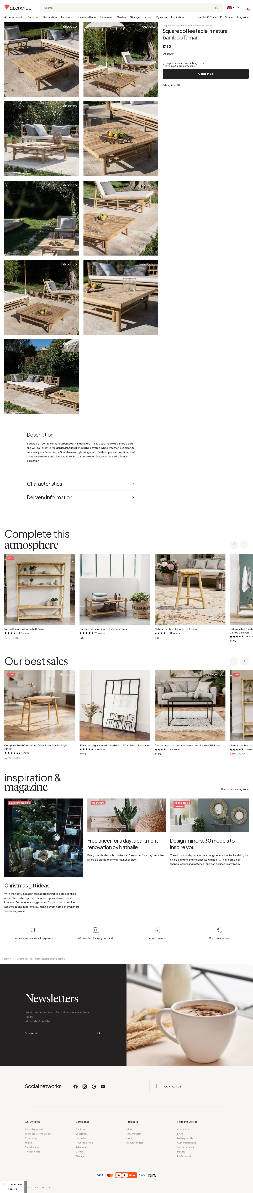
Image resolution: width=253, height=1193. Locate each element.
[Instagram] (84, 1088)
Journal (29, 1142)
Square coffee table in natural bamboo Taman (188, 25)
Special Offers (206, 17)
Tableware (106, 17)
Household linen (86, 17)
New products (133, 1133)
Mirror (129, 1129)
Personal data (42, 1187)
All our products (14, 17)
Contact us (205, 73)
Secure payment (185, 1147)
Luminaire (66, 17)
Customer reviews (186, 1142)
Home (7, 958)
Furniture (33, 17)
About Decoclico (34, 1129)
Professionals (32, 1151)
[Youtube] (103, 1088)
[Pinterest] (94, 1088)
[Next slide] (244, 545)
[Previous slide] (234, 545)
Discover (168, 53)
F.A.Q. (180, 1133)
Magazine (243, 17)
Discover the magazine (235, 789)
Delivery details (185, 1138)
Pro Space (226, 17)
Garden (121, 17)
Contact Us (183, 1129)
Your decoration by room (38, 1133)
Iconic (148, 17)
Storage (135, 17)
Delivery (181, 1151)
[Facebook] (75, 1088)
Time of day (31, 1138)
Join (99, 1033)
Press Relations (33, 1147)
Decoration (50, 17)
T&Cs (28, 1187)
